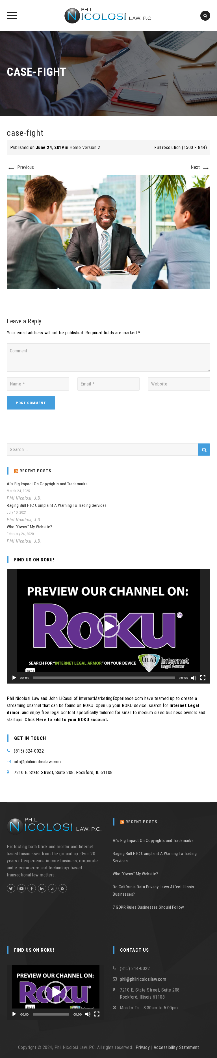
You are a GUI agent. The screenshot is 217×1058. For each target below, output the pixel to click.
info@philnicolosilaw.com (37, 761)
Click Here (35, 719)
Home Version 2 (85, 147)
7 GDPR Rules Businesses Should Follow (148, 907)
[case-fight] (108, 231)
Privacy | (145, 1047)
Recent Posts (141, 821)
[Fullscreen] (203, 678)
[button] (108, 626)
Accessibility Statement (176, 1047)
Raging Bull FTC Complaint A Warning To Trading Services (57, 505)
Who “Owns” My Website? (29, 526)
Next (200, 167)
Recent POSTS (35, 470)
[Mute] (194, 678)
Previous (20, 167)
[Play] (14, 678)
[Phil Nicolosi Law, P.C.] (108, 15)
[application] (108, 626)
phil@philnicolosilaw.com (143, 979)
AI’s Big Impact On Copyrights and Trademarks (47, 483)
